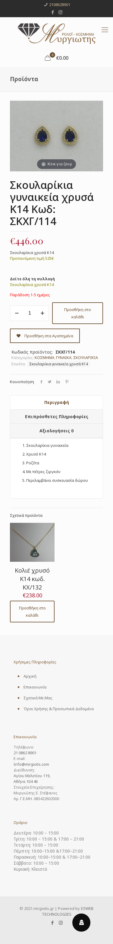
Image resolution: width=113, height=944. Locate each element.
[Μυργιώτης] (56, 33)
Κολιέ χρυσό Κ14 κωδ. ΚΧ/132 (32, 578)
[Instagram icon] (60, 12)
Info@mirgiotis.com (31, 764)
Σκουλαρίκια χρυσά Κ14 (32, 284)
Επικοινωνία (35, 687)
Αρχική (30, 676)
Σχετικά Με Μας (38, 698)
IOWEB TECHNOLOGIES (68, 911)
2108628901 (59, 4)
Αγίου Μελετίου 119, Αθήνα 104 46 (32, 778)
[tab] (56, 403)
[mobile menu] (105, 29)
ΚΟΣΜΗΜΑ (44, 357)
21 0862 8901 (25, 752)
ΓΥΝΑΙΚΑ (63, 357)
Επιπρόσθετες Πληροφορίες (56, 416)
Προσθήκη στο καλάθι (77, 313)
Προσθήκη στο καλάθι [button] (32, 611)
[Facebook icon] (52, 12)
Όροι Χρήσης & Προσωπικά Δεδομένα (59, 708)
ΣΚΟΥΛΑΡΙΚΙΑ (85, 357)
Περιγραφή (56, 402)
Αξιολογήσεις (56, 431)
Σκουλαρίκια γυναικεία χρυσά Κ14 (58, 363)
